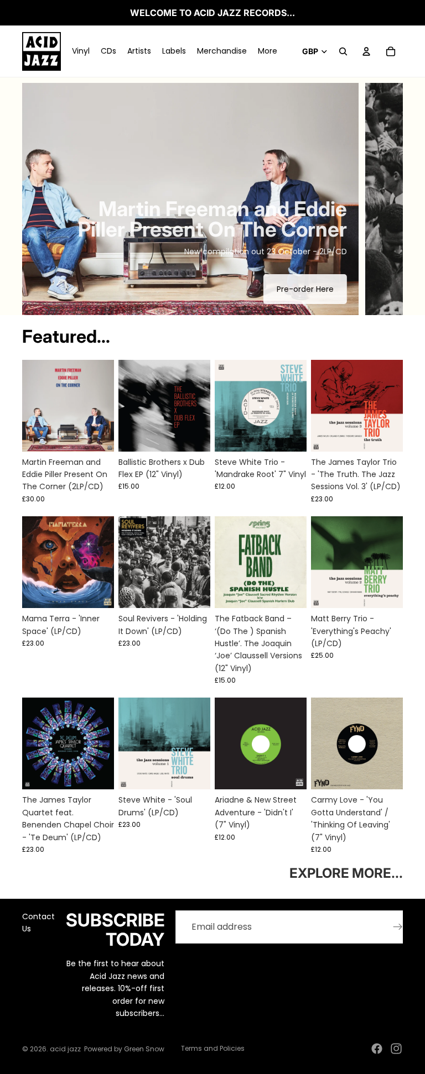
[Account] (366, 51)
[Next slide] (385, 199)
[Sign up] (398, 927)
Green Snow (144, 1049)
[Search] (343, 51)
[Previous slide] (40, 199)
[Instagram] (396, 1048)
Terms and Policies (213, 1048)
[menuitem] (267, 51)
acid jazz (65, 1049)
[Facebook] (376, 1048)
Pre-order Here (305, 289)
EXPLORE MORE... (346, 873)
